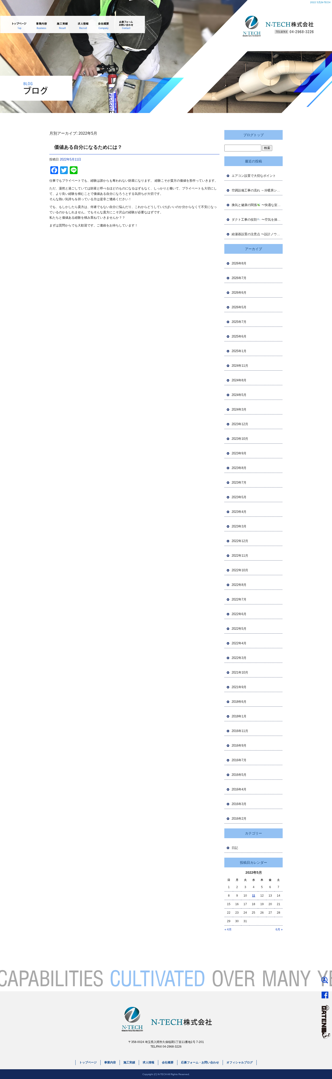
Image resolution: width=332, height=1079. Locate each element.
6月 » (279, 929)
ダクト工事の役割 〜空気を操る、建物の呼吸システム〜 (257, 219)
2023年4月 (239, 512)
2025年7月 (239, 322)
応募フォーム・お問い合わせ (125, 24)
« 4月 (228, 929)
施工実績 (62, 24)
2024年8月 (239, 380)
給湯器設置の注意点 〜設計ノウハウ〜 (257, 234)
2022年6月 (239, 614)
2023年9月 (239, 453)
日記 (235, 848)
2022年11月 (240, 555)
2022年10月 (240, 570)
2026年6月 (239, 292)
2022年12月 (240, 541)
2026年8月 (239, 263)
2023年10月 (240, 439)
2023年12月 (240, 424)
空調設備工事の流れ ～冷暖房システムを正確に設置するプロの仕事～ (257, 190)
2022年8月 (239, 585)
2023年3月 (239, 526)
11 (253, 895)
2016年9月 (239, 745)
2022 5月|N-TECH (320, 2)
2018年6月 (239, 702)
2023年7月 (239, 482)
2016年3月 (239, 804)
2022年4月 (239, 643)
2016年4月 (239, 789)
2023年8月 (239, 468)
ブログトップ (253, 135)
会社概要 (102, 24)
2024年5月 (239, 395)
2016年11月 (240, 731)
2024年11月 (240, 365)
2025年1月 (239, 351)
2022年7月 (239, 599)
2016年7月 (239, 760)
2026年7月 (239, 278)
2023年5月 (239, 497)
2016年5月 (239, 775)
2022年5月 (239, 628)
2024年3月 (239, 409)
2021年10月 (240, 672)
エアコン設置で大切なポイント (254, 176)
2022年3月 (239, 658)
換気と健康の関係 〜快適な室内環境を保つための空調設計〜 (257, 205)
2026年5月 (239, 307)
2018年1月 (239, 716)
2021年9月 (239, 687)
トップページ (19, 24)
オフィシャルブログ (240, 1062)
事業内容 (42, 24)
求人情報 (82, 24)
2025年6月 (239, 336)
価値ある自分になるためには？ (88, 147)
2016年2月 (239, 818)
